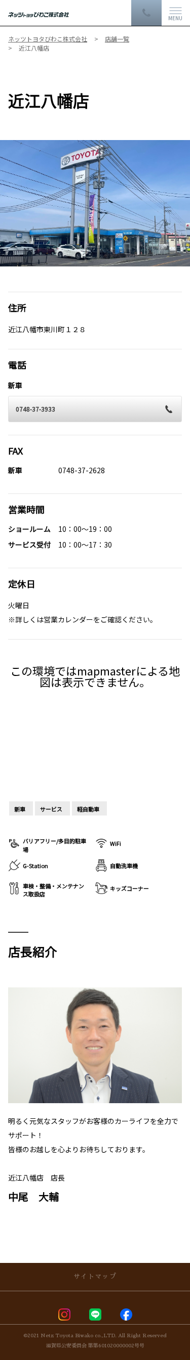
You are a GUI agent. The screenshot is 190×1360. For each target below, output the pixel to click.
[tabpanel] (95, 203)
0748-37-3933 (35, 408)
